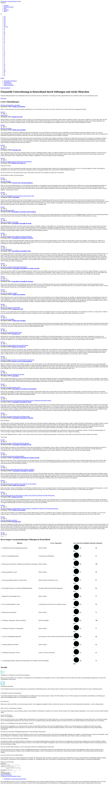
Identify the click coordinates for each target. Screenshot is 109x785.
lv (4, 46)
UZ (5, 22)
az (4, 52)
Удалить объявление (6, 774)
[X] (6, 114)
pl (4, 36)
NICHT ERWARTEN (6, 249)
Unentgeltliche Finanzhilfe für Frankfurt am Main (25, 268)
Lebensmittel (15, 197)
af (4, 61)
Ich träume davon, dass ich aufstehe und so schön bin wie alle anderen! (18, 483)
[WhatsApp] (2, 114)
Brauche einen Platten (6, 128)
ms (4, 64)
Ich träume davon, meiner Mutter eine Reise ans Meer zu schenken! (18, 469)
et (4, 49)
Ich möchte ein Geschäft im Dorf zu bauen (11, 332)
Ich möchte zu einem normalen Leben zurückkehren (14, 267)
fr (4, 44)
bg (4, 34)
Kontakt (3, 112)
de (4, 42)
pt (4, 41)
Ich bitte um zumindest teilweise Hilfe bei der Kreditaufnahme (16, 161)
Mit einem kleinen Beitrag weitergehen (10, 105)
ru (4, 29)
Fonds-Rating (7, 82)
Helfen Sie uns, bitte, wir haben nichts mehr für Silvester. (15, 443)
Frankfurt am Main (8, 7)
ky (4, 28)
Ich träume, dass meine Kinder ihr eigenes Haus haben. (14, 345)
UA (5, 18)
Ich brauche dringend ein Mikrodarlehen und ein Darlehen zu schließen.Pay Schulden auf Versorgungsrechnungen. (29, 508)
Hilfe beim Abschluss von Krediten (9, 222)
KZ (5, 19)
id (4, 59)
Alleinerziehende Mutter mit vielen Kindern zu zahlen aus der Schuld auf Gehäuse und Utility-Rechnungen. (28, 495)
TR (5, 25)
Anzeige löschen (8, 83)
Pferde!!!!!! (3, 148)
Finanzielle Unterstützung (10, 81)
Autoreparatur (4, 115)
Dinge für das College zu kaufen (9, 293)
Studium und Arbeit (17, 116)
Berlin (5, 11)
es (4, 38)
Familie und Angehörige (18, 106)
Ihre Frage (3, 770)
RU (5, 16)
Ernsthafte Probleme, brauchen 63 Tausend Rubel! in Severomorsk (17, 360)
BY (5, 23)
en (4, 65)
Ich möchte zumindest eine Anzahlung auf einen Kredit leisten (16, 236)
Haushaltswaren (16, 150)
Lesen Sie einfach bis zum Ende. (9, 520)
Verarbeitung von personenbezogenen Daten (15, 779)
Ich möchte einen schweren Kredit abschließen (12, 456)
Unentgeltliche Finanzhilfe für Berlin (21, 223)
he (4, 54)
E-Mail (2, 765)
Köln (5, 8)
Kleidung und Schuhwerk (19, 163)
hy (4, 51)
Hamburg (6, 5)
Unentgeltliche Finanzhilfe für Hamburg (22, 281)
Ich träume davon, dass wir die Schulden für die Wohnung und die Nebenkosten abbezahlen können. (26, 400)
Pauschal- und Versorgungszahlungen (22, 182)
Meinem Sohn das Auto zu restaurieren (10, 307)
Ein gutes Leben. (5, 280)
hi (4, 55)
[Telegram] (4, 114)
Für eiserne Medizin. (6, 181)
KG (5, 21)
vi (4, 62)
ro (4, 31)
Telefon (2, 766)
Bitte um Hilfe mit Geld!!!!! (8, 210)
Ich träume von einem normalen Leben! (11, 387)
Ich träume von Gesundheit (7, 319)
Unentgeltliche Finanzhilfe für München (22, 238)
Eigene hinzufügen (5, 88)
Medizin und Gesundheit (19, 130)
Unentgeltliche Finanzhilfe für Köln (21, 251)
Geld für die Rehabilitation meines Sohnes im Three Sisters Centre (17, 196)
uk (4, 32)
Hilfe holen (3, 98)
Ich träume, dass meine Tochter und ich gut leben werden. (15, 416)
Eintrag (2, 78)
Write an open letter (9, 85)
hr (4, 35)
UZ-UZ (6, 26)
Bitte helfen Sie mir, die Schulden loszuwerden (12, 374)
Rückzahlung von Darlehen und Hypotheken (24, 211)
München (6, 9)
